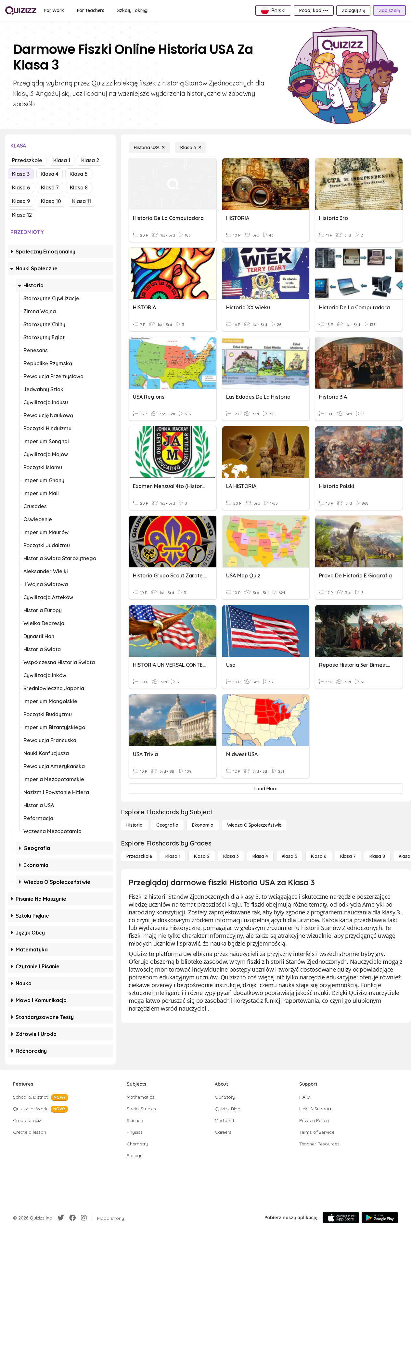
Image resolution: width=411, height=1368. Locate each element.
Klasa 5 (79, 174)
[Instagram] (84, 1218)
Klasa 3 (21, 174)
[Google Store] (380, 1217)
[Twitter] (61, 1218)
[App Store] (341, 1217)
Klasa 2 (90, 160)
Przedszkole (27, 160)
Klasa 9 (21, 201)
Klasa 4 (49, 174)
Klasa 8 (79, 187)
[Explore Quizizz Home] (20, 10)
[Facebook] (72, 1218)
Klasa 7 (50, 187)
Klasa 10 (51, 201)
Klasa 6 (21, 187)
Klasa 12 (22, 215)
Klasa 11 (81, 201)
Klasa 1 (61, 160)
